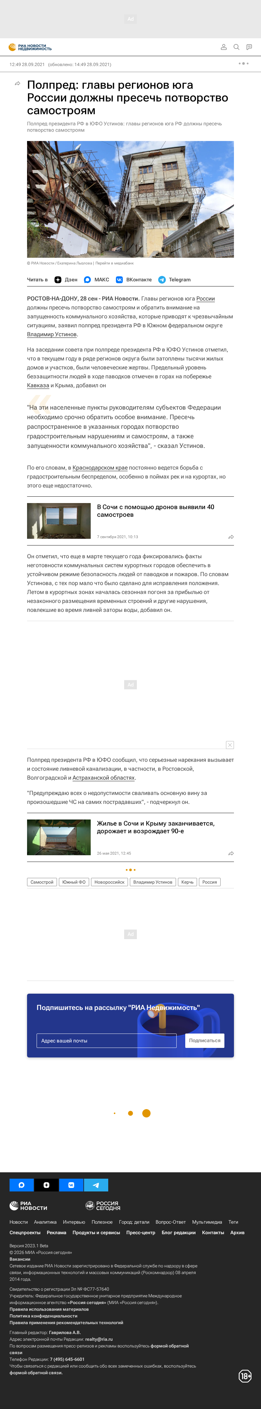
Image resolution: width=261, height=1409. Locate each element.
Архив (237, 1232)
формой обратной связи (35, 1372)
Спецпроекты (25, 1232)
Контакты (213, 1232)
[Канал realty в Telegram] (96, 1185)
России (205, 298)
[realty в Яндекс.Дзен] (46, 1185)
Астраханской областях (104, 777)
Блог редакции (179, 1232)
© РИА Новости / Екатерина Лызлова (59, 263)
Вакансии (20, 1259)
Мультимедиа (207, 1222)
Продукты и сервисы (96, 1232)
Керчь (187, 882)
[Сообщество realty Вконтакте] (71, 1185)
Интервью (74, 1222)
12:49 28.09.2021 (27, 64)
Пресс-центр (140, 1232)
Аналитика (45, 1222)
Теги (233, 1222)
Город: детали (134, 1222)
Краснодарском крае (100, 467)
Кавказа (38, 385)
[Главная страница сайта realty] (41, 47)
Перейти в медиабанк (114, 263)
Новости (19, 1222)
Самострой (42, 882)
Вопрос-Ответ (171, 1222)
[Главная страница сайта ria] (10, 47)
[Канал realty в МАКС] (22, 1185)
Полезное (102, 1222)
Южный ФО (74, 882)
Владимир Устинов (52, 334)
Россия (209, 882)
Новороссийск (109, 882)
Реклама (56, 1232)
